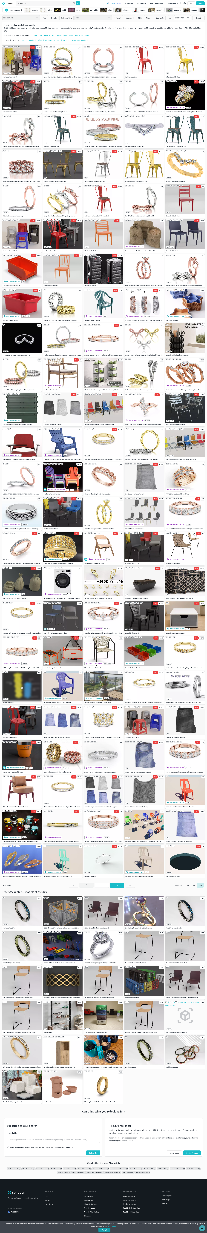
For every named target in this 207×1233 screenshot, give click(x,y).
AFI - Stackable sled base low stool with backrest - (99, 997)
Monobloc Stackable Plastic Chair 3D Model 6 (139, 876)
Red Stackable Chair (131, 77)
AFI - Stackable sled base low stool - (176, 963)
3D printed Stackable (80, 40)
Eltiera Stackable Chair (173, 563)
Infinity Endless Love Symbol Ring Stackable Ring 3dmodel (184, 285)
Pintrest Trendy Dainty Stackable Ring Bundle (98, 598)
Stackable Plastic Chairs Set (52, 494)
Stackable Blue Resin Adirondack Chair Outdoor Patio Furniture (63, 459)
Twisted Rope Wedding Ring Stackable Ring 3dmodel (19, 390)
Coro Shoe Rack (48, 1032)
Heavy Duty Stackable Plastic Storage (136, 598)
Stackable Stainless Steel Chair (175, 424)
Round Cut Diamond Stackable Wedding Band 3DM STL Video (185, 529)
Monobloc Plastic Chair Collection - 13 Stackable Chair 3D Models (145, 841)
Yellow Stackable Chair (173, 77)
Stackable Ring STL (8, 928)
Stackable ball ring (90, 876)
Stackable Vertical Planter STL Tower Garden (98, 702)
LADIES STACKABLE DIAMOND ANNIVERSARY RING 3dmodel (21, 494)
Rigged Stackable (45, 40)
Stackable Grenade (90, 285)
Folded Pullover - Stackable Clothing (136, 807)
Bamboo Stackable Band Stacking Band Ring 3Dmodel (141, 459)
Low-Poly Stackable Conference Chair (55, 633)
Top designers (167, 1196)
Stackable (38, 35)
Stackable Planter (49, 1102)
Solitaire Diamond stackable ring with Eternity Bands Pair (183, 390)
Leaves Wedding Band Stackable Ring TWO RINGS (99, 112)
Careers (47, 1200)
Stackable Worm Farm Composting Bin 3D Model (17, 424)
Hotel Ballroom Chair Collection (134, 529)
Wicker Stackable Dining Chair (93, 668)
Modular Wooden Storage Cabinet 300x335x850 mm (59, 1067)
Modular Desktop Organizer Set (12, 1102)
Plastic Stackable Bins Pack (133, 668)
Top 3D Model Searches (131, 1208)
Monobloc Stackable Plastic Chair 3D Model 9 (179, 807)
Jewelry (47, 35)
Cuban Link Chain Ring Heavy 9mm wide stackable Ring (60, 320)
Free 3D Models (89, 1208)
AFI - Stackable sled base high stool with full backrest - (19, 1032)
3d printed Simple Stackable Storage (95, 1032)
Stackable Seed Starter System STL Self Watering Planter (101, 390)
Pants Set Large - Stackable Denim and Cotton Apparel (100, 807)
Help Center (49, 1204)
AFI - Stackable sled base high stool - (136, 963)
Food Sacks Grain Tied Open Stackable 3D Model (140, 251)
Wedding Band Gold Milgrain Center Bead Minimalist (100, 1102)
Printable (79, 35)
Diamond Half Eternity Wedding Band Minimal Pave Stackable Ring (23, 633)
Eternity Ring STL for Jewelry (11, 963)
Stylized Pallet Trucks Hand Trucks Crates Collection (59, 963)
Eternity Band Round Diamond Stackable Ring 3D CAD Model (21, 563)
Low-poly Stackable (29, 40)
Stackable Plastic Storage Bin (11, 285)
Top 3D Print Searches (131, 1212)
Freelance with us (129, 1204)
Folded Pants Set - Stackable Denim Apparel (57, 737)
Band (71, 35)
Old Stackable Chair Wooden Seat (176, 146)
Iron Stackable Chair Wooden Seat (94, 181)
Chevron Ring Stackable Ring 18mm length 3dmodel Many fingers (145, 355)
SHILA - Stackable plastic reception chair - (97, 928)
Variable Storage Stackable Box (53, 668)
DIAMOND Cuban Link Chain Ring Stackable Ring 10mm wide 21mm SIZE (24, 181)
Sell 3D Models (128, 1192)
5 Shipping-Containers (132, 997)
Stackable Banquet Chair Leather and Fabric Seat (99, 424)
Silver (86, 35)
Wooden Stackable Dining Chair (94, 563)
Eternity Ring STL (130, 1067)
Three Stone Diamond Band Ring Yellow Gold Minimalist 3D (62, 841)
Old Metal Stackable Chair (51, 146)
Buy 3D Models (89, 1192)
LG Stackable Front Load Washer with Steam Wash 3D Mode (62, 598)
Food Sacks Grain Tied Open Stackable (14, 598)
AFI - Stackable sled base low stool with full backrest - (141, 1032)
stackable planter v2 (9, 702)
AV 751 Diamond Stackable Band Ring (177, 494)
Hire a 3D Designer (90, 1204)
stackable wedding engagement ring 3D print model (100, 963)
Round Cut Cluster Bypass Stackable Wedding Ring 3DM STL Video (145, 424)
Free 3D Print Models (91, 1212)
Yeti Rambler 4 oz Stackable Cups (13, 772)
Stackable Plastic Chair (10, 112)
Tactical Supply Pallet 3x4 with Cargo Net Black (180, 598)
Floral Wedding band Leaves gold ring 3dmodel (139, 216)
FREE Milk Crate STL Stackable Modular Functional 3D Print (61, 928)
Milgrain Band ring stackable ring (13, 216)
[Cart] (185, 3)
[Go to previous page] (86, 885)
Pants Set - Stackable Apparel (52, 424)
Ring (53, 35)
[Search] (78, 3)
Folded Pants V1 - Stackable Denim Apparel (179, 841)
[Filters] (170, 17)
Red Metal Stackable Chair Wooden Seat (96, 216)
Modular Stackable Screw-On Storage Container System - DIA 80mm (105, 1067)
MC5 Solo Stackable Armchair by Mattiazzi (15, 807)
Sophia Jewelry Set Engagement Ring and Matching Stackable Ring (145, 285)
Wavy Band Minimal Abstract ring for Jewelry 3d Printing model (63, 997)
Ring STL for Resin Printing (174, 928)
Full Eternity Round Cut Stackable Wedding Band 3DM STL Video (22, 668)
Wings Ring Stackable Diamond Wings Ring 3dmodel (59, 216)
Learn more (111, 1226)
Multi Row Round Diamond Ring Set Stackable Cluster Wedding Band (105, 737)
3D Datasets (88, 1200)
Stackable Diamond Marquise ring (176, 1032)
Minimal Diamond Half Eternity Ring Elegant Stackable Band (62, 807)
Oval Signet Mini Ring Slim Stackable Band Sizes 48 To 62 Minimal (22, 876)
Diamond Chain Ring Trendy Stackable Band (97, 494)
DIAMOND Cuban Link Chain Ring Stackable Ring (58, 563)
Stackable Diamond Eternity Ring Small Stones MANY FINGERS (62, 355)
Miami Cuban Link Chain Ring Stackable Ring (57, 772)
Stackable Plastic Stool (10, 77)
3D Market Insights (129, 1200)
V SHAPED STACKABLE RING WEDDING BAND (16, 355)
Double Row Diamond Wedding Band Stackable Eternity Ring (103, 459)
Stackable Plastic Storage (10, 320)
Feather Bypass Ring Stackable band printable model (141, 390)
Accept (104, 1230)
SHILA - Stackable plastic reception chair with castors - (182, 997)
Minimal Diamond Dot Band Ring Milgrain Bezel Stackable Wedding (186, 668)
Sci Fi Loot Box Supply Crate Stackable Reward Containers (20, 841)
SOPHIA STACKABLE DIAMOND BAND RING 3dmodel (100, 77)
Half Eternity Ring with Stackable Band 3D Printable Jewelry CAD (22, 1067)
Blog (46, 1196)
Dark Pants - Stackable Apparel (175, 737)
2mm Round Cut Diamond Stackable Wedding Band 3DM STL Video (104, 355)
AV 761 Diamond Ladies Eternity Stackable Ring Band (100, 772)
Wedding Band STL (172, 1067)
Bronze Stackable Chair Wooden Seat (55, 181)
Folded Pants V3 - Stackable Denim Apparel (138, 772)
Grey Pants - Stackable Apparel (134, 494)
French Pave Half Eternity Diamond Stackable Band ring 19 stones (63, 77)
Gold (65, 35)
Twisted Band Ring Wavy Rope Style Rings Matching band (183, 702)
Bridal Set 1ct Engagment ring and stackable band (99, 529)
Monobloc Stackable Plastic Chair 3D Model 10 (58, 876)
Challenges (166, 1200)
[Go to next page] (117, 885)
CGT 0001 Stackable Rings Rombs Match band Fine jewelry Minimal (145, 320)
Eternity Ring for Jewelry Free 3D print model (138, 928)
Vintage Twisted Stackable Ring (134, 146)
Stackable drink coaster (173, 876)
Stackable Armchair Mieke (51, 390)
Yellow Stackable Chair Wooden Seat (136, 181)
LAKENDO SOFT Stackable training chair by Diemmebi (19, 459)
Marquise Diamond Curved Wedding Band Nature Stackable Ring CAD (146, 702)
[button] (74, 3)
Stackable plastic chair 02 (92, 320)
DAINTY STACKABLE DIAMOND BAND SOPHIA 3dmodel (141, 112)
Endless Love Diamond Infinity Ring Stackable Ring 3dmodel (21, 146)
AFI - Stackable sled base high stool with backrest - (18, 997)
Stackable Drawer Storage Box (175, 633)
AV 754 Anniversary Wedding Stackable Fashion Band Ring (20, 529)
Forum (164, 1204)
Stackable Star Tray (172, 320)
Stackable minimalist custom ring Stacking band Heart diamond (185, 112)
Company (48, 1192)
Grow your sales (129, 1196)
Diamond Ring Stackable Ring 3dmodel (55, 112)
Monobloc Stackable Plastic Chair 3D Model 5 (57, 702)
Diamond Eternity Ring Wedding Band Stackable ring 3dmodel (103, 146)
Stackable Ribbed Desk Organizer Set (177, 355)
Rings (59, 35)
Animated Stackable (62, 40)
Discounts (87, 1216)
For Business (88, 1196)
